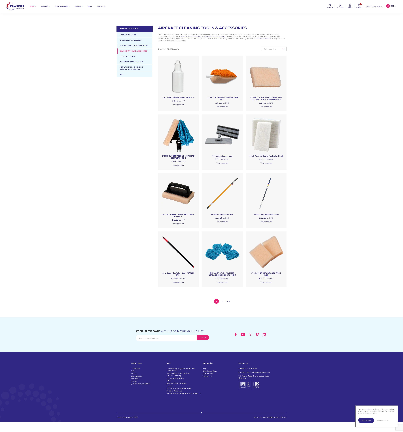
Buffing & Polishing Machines (179, 388)
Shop (32, 6)
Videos (133, 374)
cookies (368, 409)
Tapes (169, 386)
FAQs (133, 371)
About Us (44, 6)
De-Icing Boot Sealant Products (134, 46)
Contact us (101, 6)
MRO (121, 74)
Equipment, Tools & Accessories (133, 51)
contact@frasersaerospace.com (254, 372)
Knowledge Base (61, 6)
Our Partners (208, 374)
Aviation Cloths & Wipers (130, 40)
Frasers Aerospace (15, 6)
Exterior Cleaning (127, 56)
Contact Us (207, 376)
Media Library (136, 376)
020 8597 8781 (248, 369)
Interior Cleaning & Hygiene (132, 62)
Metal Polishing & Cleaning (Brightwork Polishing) (131, 68)
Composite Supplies (175, 378)
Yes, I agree (366, 420)
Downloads (135, 369)
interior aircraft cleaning (215, 36)
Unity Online (281, 417)
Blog (90, 6)
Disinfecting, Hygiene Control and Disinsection (181, 370)
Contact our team (263, 39)
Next (228, 301)
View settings (382, 420)
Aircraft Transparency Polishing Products (183, 393)
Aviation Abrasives (128, 35)
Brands (78, 6)
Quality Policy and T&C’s (140, 384)
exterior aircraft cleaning (191, 36)
